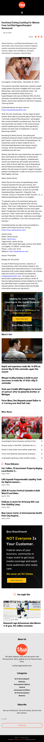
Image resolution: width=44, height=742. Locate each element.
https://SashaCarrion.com (18, 251)
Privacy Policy (25, 738)
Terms (16, 738)
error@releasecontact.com (11, 276)
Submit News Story (22, 319)
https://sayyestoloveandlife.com (14, 110)
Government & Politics (22, 690)
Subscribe (22, 725)
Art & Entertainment (22, 679)
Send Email (11, 239)
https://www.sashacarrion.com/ (14, 230)
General (22, 687)
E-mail (4, 719)
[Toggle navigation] (22, 12)
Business (22, 681)
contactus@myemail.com (22, 665)
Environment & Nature (22, 684)
